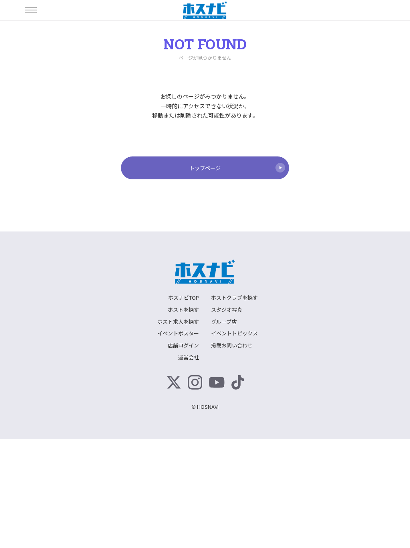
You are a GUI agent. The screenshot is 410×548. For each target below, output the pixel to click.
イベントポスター (178, 333)
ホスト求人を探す (178, 321)
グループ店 (224, 321)
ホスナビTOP (183, 297)
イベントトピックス (234, 333)
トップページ (205, 168)
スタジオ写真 (226, 309)
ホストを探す (183, 309)
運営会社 (188, 357)
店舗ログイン (183, 345)
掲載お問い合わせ (232, 345)
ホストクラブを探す (234, 297)
